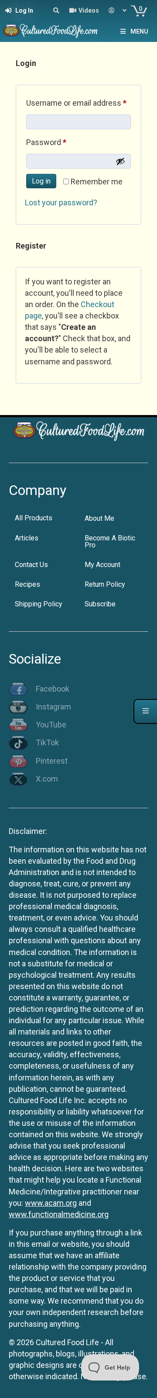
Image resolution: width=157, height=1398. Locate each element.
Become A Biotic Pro (110, 541)
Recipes (27, 584)
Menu (139, 31)
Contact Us (31, 565)
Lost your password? (61, 202)
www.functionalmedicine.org (59, 1214)
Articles (26, 538)
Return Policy (105, 584)
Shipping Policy (38, 604)
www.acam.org (51, 1203)
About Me (99, 518)
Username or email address (78, 102)
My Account (102, 565)
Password (61, 142)
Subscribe (100, 604)
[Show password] (120, 161)
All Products (33, 518)
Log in (41, 181)
